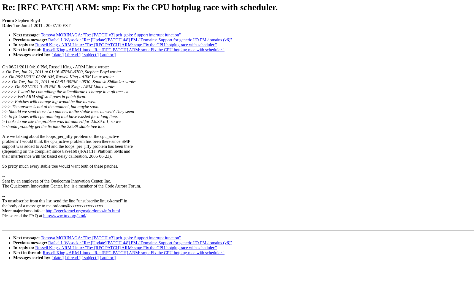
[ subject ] (90, 54)
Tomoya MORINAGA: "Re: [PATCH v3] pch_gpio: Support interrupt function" (111, 35)
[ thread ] (72, 54)
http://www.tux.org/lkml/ (64, 215)
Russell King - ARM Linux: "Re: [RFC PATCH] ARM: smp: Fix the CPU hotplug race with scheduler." (126, 44)
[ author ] (108, 54)
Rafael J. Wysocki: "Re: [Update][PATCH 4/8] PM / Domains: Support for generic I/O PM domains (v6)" (140, 40)
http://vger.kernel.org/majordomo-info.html (83, 210)
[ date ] (58, 54)
